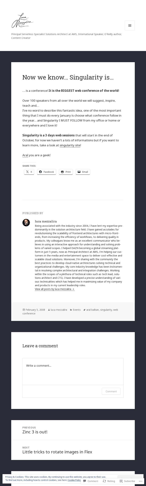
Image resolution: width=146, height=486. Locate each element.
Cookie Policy (74, 480)
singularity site (70, 145)
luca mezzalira (59, 309)
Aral (25, 155)
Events (77, 309)
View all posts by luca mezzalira (53, 289)
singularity (106, 309)
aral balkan (92, 309)
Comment (111, 391)
